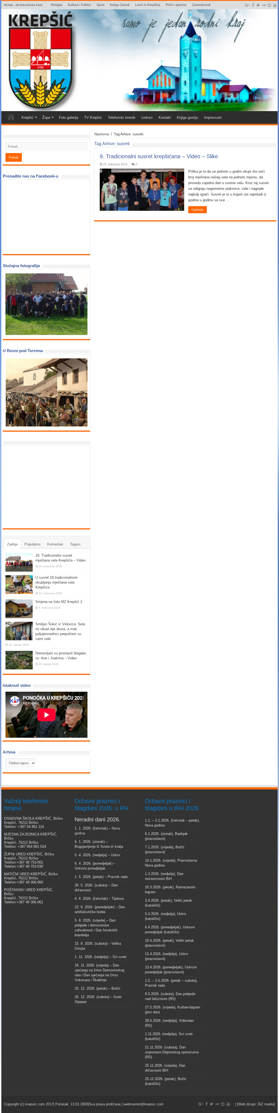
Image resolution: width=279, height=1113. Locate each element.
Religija (56, 5)
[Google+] (247, 5)
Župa (46, 117)
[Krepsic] (139, 60)
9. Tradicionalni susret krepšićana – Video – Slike (159, 156)
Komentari (55, 544)
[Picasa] (269, 5)
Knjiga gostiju (187, 117)
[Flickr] (264, 5)
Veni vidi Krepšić (11, 117)
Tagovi (75, 544)
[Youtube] (275, 5)
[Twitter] (258, 5)
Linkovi (147, 117)
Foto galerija (68, 117)
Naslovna (101, 134)
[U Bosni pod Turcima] (46, 392)
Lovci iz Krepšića (147, 5)
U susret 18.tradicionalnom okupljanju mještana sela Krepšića (56, 582)
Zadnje (12, 544)
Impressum (213, 117)
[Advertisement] (46, 487)
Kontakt (165, 117)
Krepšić (28, 117)
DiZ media (266, 1104)
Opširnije (198, 210)
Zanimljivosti (201, 5)
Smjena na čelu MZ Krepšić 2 (58, 602)
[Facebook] (253, 5)
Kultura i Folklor (79, 5)
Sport (100, 5)
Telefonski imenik (121, 117)
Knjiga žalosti (120, 5)
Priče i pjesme (176, 5)
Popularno (32, 544)
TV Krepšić (93, 117)
